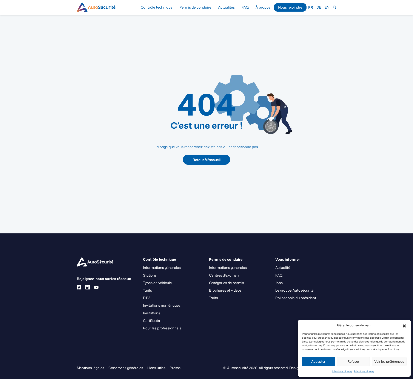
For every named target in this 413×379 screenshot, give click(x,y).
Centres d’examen (224, 275)
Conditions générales (125, 367)
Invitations (151, 313)
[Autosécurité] (96, 7)
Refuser (353, 361)
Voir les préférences (389, 361)
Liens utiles (156, 367)
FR (310, 7)
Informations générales (162, 267)
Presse (175, 367)
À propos (263, 7)
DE (318, 7)
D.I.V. (146, 297)
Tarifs (147, 290)
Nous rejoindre (290, 7)
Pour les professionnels (162, 328)
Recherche (334, 7)
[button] (404, 325)
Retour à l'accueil (206, 159)
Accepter (318, 361)
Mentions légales (342, 371)
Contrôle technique (157, 7)
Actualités (226, 7)
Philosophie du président (295, 297)
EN (327, 7)
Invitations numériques (161, 305)
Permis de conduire (195, 7)
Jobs (279, 282)
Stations (150, 275)
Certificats (151, 320)
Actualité (282, 267)
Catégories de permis (226, 282)
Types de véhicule (157, 282)
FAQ (245, 7)
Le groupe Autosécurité (294, 290)
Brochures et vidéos (225, 290)
